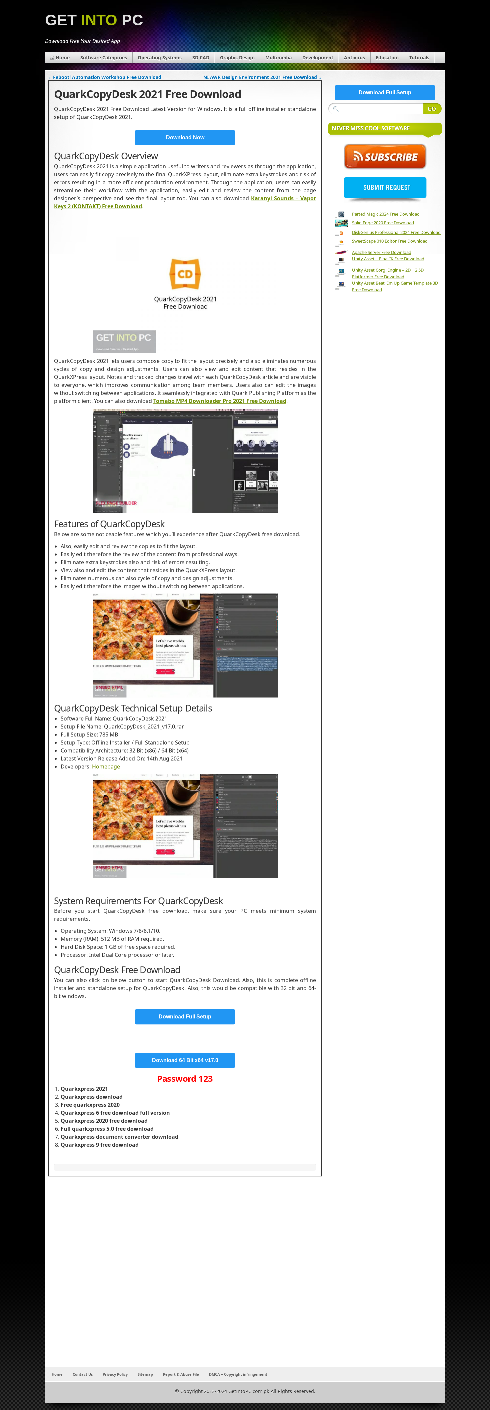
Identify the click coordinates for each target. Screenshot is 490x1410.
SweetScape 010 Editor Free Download (390, 241)
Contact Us (83, 1374)
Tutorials (419, 57)
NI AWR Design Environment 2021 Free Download (260, 77)
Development (317, 57)
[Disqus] (185, 1279)
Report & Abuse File (181, 1374)
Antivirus (354, 57)
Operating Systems (160, 57)
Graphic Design (237, 57)
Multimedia (278, 57)
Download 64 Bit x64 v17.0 (185, 1060)
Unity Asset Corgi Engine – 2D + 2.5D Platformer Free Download (388, 273)
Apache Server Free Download (381, 252)
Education (387, 57)
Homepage (106, 766)
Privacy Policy (115, 1374)
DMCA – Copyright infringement (238, 1374)
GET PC (94, 20)
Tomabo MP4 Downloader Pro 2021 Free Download (219, 401)
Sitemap (145, 1374)
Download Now (185, 137)
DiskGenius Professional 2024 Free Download (396, 232)
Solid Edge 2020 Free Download (383, 223)
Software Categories (103, 57)
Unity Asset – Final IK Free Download (388, 259)
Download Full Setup (185, 1016)
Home (63, 57)
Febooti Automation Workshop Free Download (107, 77)
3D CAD (200, 57)
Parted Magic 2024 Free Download (386, 214)
